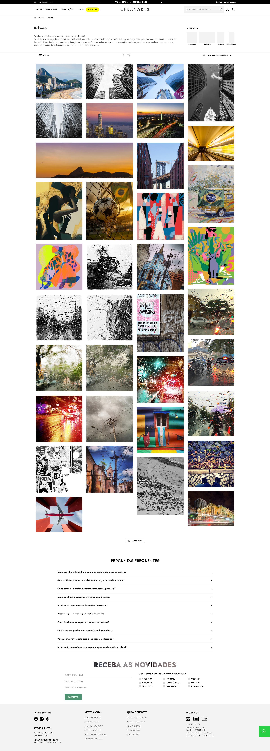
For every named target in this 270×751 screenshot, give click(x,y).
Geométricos (174, 683)
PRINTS (41, 17)
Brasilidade (173, 686)
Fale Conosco (133, 734)
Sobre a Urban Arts (92, 717)
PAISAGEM (207, 44)
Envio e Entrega (133, 726)
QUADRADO (192, 44)
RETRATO (221, 44)
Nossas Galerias (91, 722)
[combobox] (204, 9)
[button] (42, 55)
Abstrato (147, 679)
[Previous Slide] (100, 2)
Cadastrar (73, 697)
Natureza (147, 683)
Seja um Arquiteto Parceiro (95, 734)
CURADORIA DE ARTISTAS (93, 726)
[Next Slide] (161, 2)
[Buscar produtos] (222, 9)
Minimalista (197, 686)
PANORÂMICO (231, 44)
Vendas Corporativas (93, 738)
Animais (171, 679)
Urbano (50, 17)
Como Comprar (133, 730)
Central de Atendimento (137, 717)
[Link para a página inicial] (35, 17)
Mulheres (147, 686)
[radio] (123, 55)
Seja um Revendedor (92, 730)
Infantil (195, 683)
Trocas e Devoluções (136, 722)
